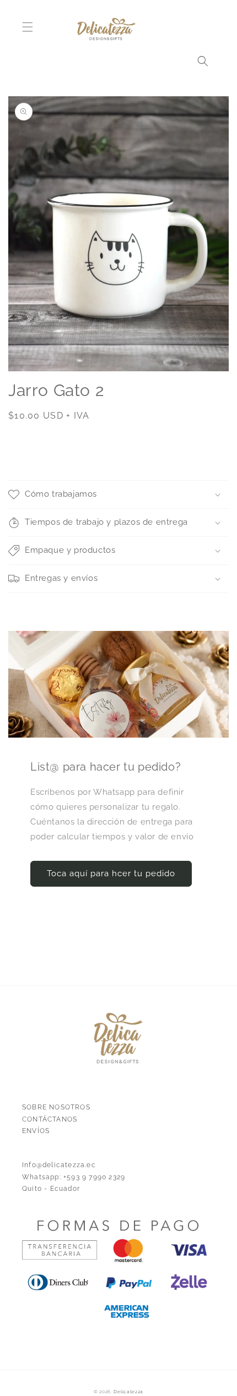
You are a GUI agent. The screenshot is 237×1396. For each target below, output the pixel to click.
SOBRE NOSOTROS (56, 1107)
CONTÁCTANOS (49, 1119)
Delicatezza (128, 1391)
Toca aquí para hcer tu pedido (111, 873)
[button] (27, 27)
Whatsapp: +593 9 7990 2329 (73, 1177)
